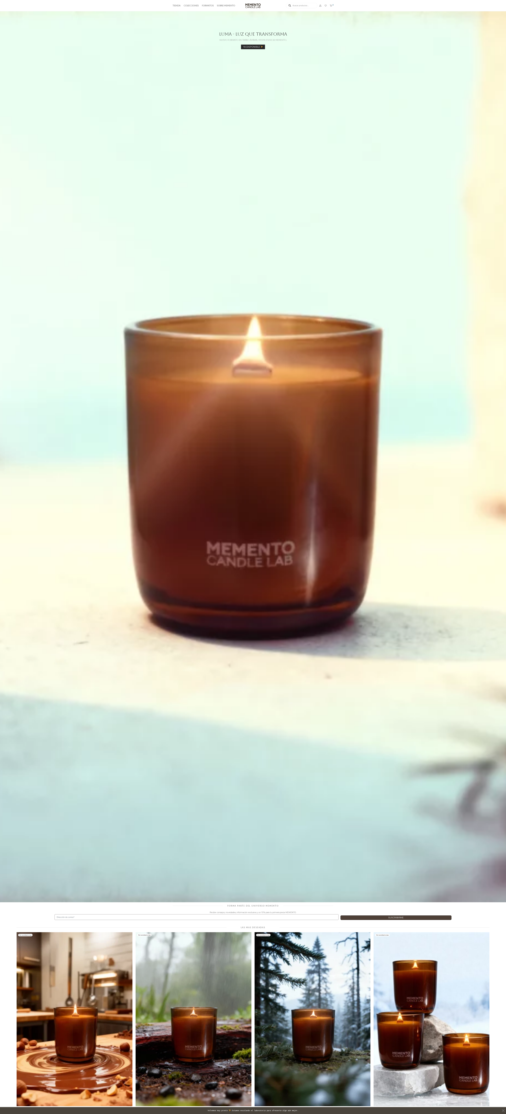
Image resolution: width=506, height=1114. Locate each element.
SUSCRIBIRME (285, 567)
